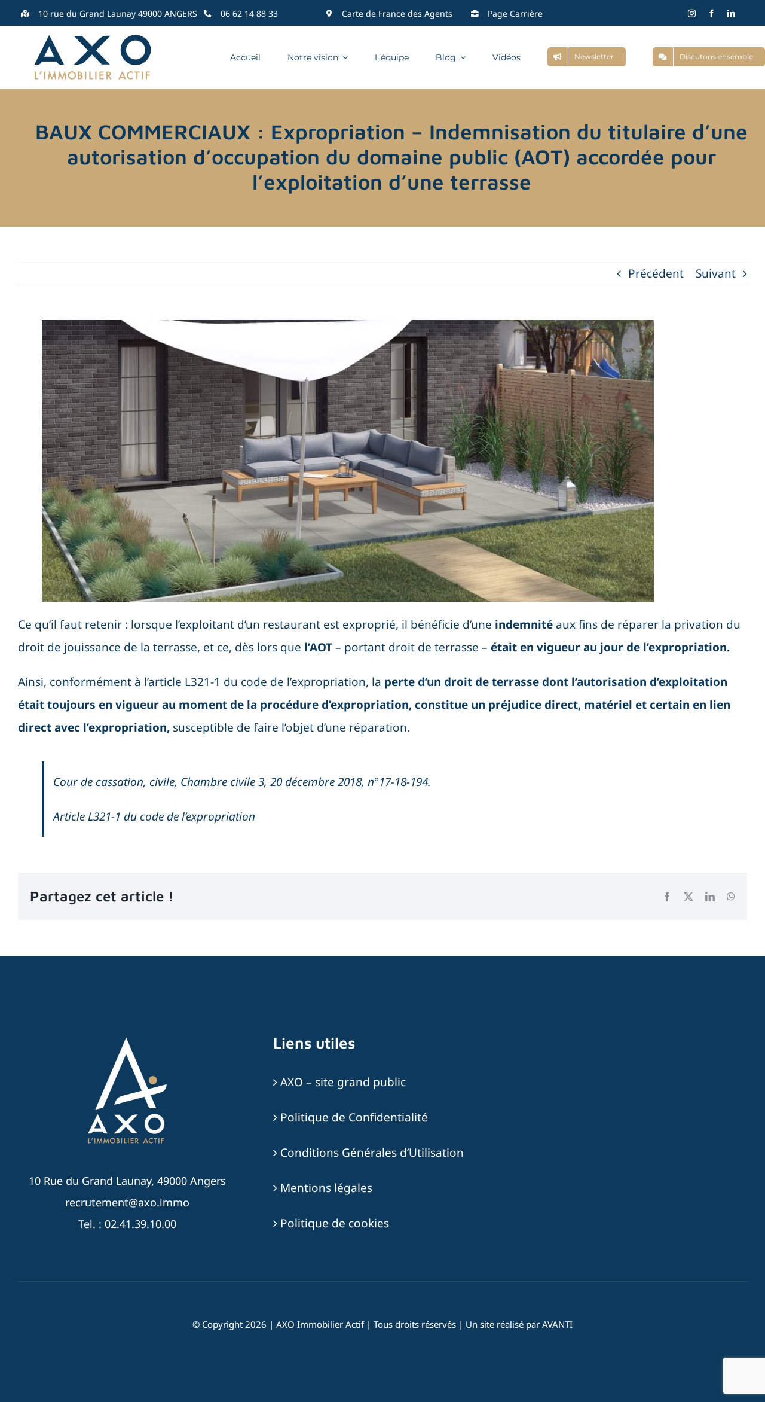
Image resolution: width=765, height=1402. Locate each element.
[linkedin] (731, 13)
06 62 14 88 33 (249, 13)
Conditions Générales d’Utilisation (372, 1152)
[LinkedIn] (710, 896)
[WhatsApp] (731, 896)
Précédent (656, 273)
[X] (688, 896)
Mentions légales (326, 1188)
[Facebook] (667, 896)
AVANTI (557, 1324)
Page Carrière (515, 13)
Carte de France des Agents (397, 13)
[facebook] (711, 13)
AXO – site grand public (343, 1082)
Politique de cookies (334, 1223)
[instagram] (692, 13)
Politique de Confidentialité (354, 1117)
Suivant (716, 273)
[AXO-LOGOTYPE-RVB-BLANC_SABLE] (127, 1039)
